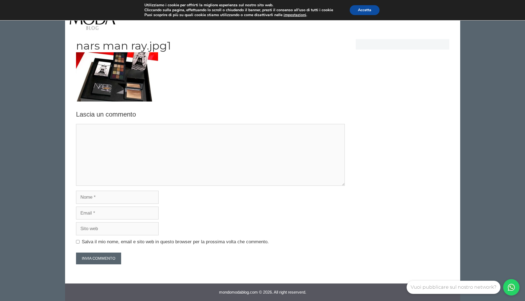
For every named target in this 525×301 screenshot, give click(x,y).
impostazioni (295, 15)
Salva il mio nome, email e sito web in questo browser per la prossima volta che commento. (175, 241)
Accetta (364, 10)
